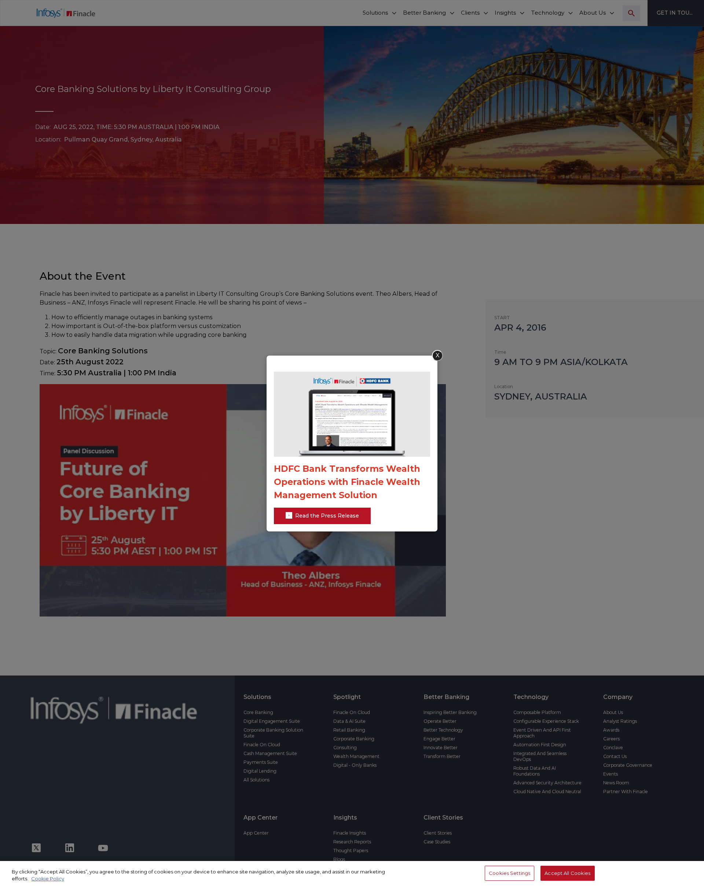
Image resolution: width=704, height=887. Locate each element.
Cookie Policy (47, 879)
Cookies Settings (509, 873)
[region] (352, 874)
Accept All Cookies (567, 873)
